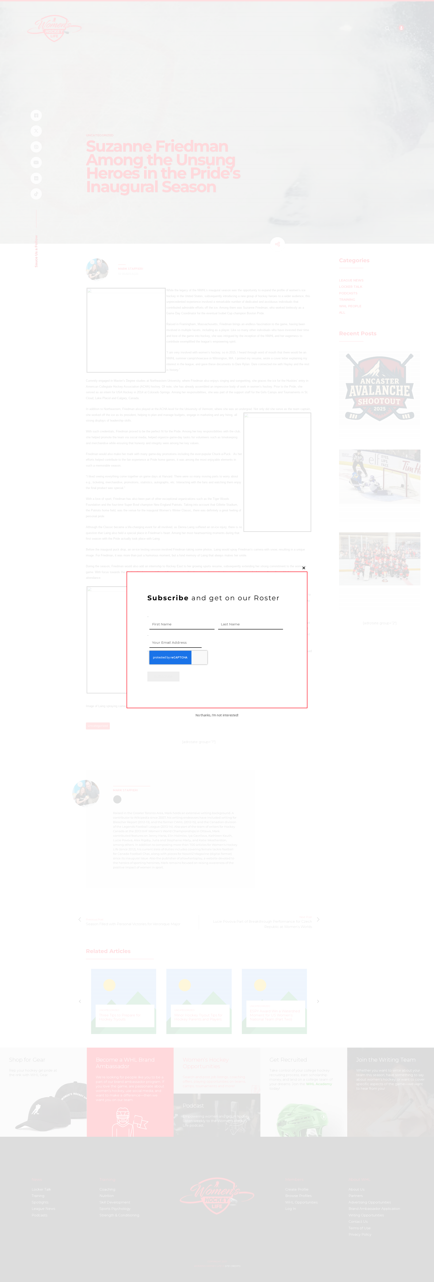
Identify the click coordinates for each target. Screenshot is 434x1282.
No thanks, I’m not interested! (217, 715)
